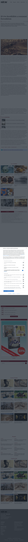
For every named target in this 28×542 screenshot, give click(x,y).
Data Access (14, 293)
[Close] (26, 248)
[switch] (23, 262)
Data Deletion (9, 293)
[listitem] (14, 273)
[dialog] (14, 271)
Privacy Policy (18, 293)
